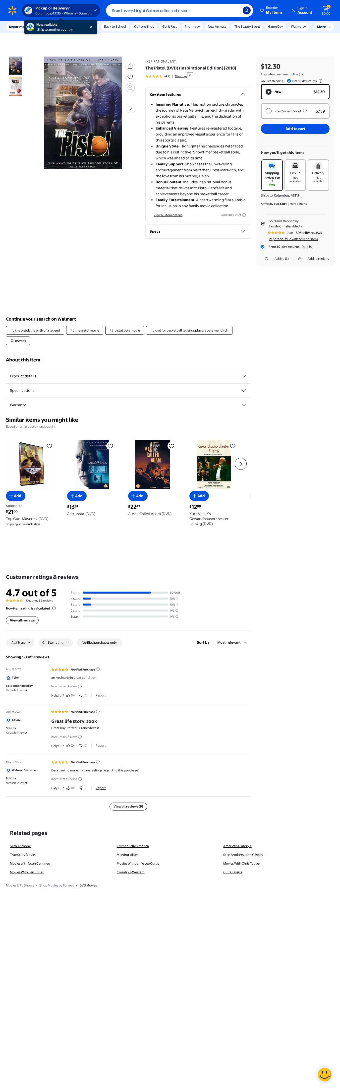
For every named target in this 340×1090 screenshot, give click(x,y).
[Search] (247, 10)
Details (306, 247)
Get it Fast (169, 26)
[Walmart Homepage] (12, 10)
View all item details (168, 215)
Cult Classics (232, 872)
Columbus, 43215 (286, 195)
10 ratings (181, 76)
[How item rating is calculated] (54, 608)
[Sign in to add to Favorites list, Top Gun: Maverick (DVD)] (49, 446)
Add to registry (319, 259)
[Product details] (244, 376)
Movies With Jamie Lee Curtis (138, 863)
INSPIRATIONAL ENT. (160, 61)
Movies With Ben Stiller (27, 872)
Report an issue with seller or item (293, 239)
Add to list (282, 259)
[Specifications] (244, 391)
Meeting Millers (128, 855)
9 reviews (47, 600)
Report (101, 695)
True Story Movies (23, 855)
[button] (271, 10)
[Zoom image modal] (130, 87)
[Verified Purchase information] (98, 669)
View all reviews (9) (128, 806)
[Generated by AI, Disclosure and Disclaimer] (244, 215)
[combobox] (179, 10)
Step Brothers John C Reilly (243, 855)
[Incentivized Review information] (80, 686)
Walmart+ (298, 26)
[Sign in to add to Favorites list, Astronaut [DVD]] (110, 446)
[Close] (92, 27)
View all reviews (22, 620)
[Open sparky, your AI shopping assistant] (324, 1074)
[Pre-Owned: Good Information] (305, 111)
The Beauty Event (247, 26)
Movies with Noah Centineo (30, 863)
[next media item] (130, 108)
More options (298, 203)
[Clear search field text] (235, 10)
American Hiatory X (237, 846)
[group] (166, 76)
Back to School (115, 26)
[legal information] (301, 74)
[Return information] (320, 81)
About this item (23, 360)
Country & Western (131, 872)
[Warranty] (244, 405)
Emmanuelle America (133, 846)
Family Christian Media (285, 226)
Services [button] (50, 27)
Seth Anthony (20, 846)
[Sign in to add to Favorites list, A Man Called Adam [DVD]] (171, 446)
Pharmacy (192, 26)
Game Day (275, 26)
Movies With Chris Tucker (241, 863)
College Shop (144, 26)
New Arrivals (217, 26)
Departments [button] (19, 27)
